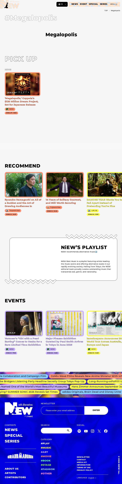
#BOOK (46, 461)
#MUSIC (46, 448)
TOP (106, 10)
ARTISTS (10, 473)
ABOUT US (12, 469)
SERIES (103, 4)
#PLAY (45, 444)
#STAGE (46, 465)
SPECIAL (93, 4)
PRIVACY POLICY (85, 470)
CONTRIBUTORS (15, 477)
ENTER (96, 410)
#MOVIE (46, 456)
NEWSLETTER (48, 404)
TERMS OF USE (83, 468)
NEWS (74, 4)
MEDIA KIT (82, 462)
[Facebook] (105, 432)
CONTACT (81, 460)
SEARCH (45, 425)
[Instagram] (92, 432)
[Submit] (68, 430)
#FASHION (48, 469)
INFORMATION (83, 465)
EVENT (83, 4)
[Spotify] (79, 432)
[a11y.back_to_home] (9, 5)
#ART (44, 452)
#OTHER (46, 474)
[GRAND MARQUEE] (20, 456)
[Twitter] (99, 432)
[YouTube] (86, 432)
